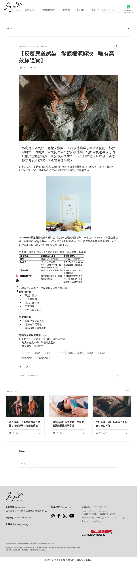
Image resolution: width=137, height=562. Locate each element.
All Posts (9, 28)
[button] (128, 28)
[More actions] (116, 46)
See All (128, 390)
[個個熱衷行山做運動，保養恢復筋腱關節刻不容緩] (68, 406)
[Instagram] (65, 516)
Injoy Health (25, 352)
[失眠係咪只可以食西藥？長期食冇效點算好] (112, 406)
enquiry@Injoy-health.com (94, 510)
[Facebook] (58, 516)
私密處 (70, 352)
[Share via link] (27, 367)
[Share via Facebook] (20, 367)
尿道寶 (47, 352)
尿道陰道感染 (26, 358)
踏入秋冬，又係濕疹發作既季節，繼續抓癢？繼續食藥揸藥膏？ (24, 423)
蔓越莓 (80, 352)
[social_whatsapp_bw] (17, 280)
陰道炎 (90, 352)
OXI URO (59, 352)
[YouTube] (72, 516)
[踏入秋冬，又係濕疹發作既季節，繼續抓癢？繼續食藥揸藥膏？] (25, 406)
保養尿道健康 (42, 358)
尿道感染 (101, 352)
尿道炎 (37, 352)
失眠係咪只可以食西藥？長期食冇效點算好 (111, 423)
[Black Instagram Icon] (17, 286)
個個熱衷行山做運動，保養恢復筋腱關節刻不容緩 (68, 423)
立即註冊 (10, 510)
